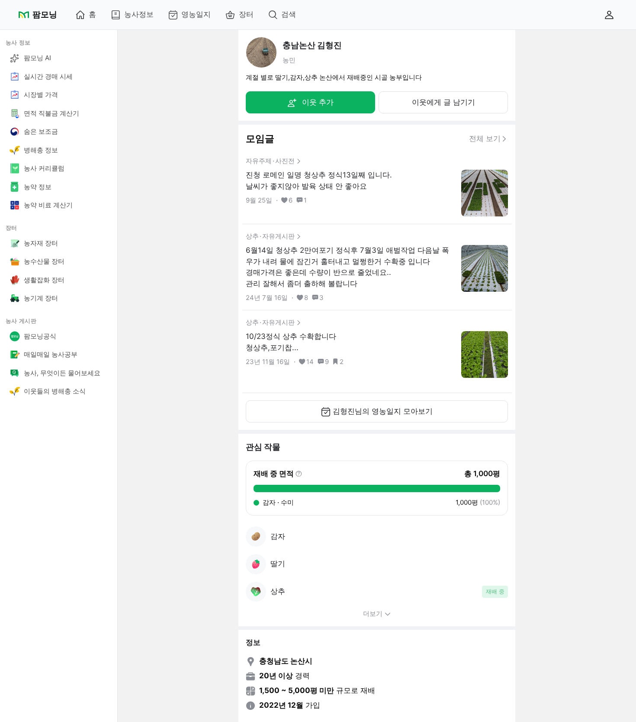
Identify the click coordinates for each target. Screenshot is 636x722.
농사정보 (139, 14)
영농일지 (196, 14)
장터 (246, 14)
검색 (288, 14)
